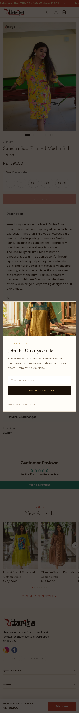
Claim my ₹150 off (39, 390)
